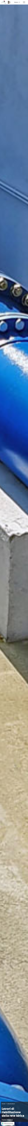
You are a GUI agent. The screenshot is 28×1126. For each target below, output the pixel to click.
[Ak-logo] (9, 2)
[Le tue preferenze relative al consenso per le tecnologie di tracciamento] (7, 1123)
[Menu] (24, 2)
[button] (17, 2)
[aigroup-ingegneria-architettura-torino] (3, 2)
